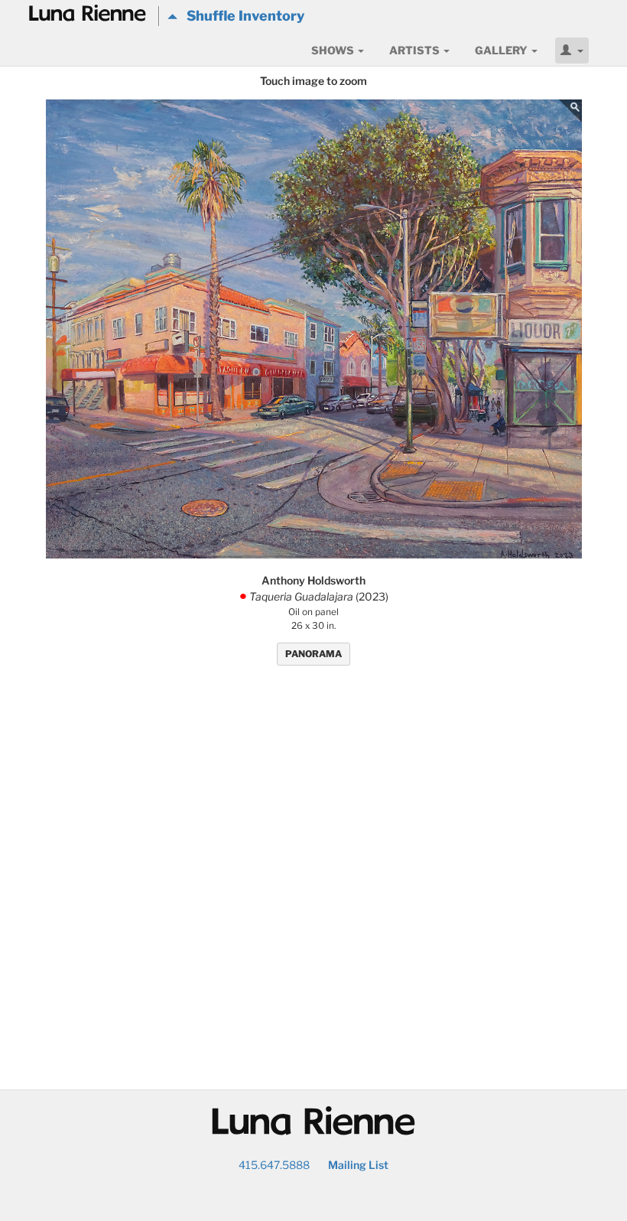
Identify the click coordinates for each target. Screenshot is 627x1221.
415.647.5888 (274, 1164)
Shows (333, 50)
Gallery (502, 50)
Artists (415, 50)
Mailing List (358, 1164)
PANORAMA (313, 653)
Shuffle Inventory (240, 16)
